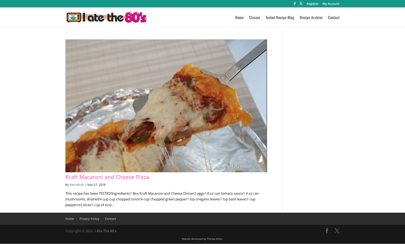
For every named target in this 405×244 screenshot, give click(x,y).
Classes (254, 18)
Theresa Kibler (215, 238)
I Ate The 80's (105, 231)
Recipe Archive (311, 18)
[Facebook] (294, 5)
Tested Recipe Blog (280, 18)
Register (313, 4)
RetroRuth (77, 185)
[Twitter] (301, 5)
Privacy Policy (89, 219)
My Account (331, 4)
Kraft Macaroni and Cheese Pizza (107, 177)
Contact (334, 18)
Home (239, 18)
